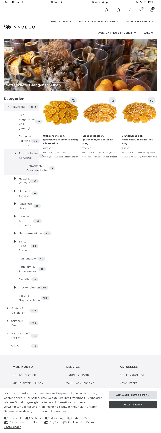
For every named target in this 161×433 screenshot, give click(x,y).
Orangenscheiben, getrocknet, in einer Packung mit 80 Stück (60, 140)
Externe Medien (83, 418)
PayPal (54, 422)
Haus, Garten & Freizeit (115, 32)
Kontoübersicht (25, 375)
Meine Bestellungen (28, 383)
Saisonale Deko (138, 21)
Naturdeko (60, 21)
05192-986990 (147, 2)
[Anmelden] (107, 10)
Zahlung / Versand (80, 383)
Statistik (36, 418)
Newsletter (129, 383)
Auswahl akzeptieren (133, 395)
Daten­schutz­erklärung (18, 411)
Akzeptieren (132, 404)
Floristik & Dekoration (97, 21)
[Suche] (130, 10)
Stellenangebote (133, 375)
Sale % (148, 32)
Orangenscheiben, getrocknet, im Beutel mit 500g (97, 140)
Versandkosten (71, 157)
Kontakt (58, 2)
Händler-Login (77, 375)
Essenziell (15, 418)
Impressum (58, 411)
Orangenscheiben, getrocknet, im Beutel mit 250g (137, 140)
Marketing (57, 418)
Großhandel (15, 2)
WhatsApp (101, 2)
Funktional (75, 422)
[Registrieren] (119, 10)
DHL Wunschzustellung (24, 422)
